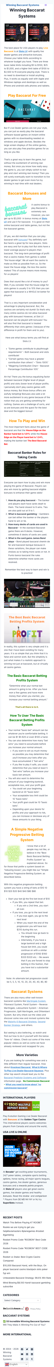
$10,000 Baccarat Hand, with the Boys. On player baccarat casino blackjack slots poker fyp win (25, 1269)
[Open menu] (45, 5)
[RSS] (22, 1359)
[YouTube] (22, 1354)
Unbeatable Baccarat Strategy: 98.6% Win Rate (27, 1278)
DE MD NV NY (25, 1199)
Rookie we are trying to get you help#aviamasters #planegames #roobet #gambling (23, 1231)
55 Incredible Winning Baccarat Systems (27, 1321)
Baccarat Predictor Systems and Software (25, 1077)
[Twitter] (27, 1349)
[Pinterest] (27, 1354)
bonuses (22, 239)
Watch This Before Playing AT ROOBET (22, 1222)
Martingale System (36, 1001)
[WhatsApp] (27, 1359)
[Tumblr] (32, 1359)
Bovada (10, 1172)
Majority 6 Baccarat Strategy (22, 1021)
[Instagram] (32, 1349)
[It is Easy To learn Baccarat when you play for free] (27, 469)
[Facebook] (22, 1349)
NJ (37, 1199)
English (13, 1364)
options (6, 1179)
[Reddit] (32, 1354)
